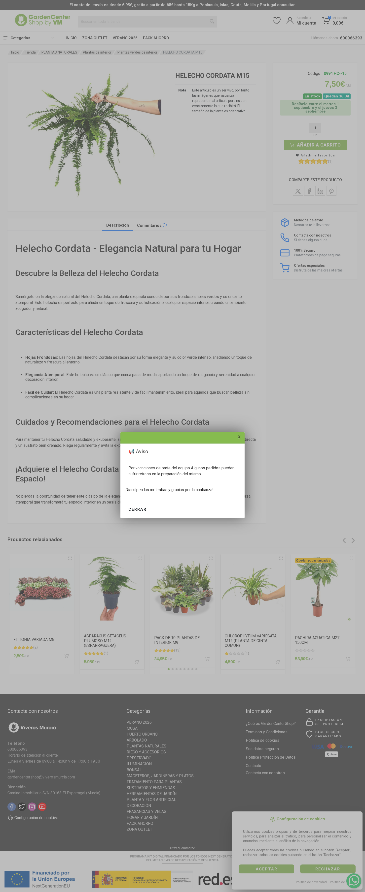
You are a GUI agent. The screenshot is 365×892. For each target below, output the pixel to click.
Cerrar (137, 509)
